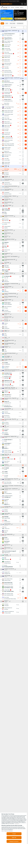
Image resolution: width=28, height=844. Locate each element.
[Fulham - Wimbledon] (13, 327)
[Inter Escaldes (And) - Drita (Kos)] (13, 115)
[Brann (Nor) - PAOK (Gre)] (13, 104)
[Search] (22, 4)
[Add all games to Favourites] (1, 31)
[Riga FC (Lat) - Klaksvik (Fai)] (13, 126)
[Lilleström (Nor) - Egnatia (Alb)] (13, 45)
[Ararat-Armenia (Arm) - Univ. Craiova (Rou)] (13, 34)
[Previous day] (2, 27)
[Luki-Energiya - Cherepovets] (13, 444)
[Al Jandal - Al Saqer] (13, 476)
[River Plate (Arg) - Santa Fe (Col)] (13, 483)
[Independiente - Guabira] (13, 227)
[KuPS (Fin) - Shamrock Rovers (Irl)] (13, 82)
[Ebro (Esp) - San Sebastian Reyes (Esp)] (13, 598)
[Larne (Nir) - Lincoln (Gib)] (13, 159)
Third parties (17, 823)
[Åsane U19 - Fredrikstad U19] (13, 402)
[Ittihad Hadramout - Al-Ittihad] (13, 608)
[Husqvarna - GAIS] (13, 500)
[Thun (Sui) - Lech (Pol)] (13, 67)
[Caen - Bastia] (13, 334)
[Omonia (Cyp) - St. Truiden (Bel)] (13, 49)
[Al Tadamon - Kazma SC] (13, 367)
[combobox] (13, 27)
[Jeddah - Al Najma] (13, 472)
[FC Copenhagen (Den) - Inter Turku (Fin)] (13, 107)
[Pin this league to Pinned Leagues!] (9, 177)
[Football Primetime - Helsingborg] (13, 496)
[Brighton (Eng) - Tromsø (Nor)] (13, 148)
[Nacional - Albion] (13, 531)
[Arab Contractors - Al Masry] (13, 307)
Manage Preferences (13, 841)
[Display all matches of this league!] (25, 176)
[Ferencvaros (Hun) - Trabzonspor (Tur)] (13, 75)
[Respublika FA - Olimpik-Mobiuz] (13, 562)
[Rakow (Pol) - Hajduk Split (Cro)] (13, 122)
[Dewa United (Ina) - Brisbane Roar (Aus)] (13, 583)
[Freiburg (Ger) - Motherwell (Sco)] (13, 96)
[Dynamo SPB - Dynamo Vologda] (13, 451)
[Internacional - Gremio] (13, 250)
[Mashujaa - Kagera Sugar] (13, 517)
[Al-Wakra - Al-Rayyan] (13, 433)
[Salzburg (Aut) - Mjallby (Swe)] (13, 56)
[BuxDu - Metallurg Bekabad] (13, 566)
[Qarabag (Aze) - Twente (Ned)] (13, 93)
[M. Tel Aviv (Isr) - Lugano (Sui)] (13, 89)
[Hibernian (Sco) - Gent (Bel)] (13, 155)
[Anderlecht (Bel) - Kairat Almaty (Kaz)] (13, 71)
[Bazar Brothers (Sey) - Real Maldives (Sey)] (13, 587)
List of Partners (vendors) (7, 830)
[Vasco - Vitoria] (13, 247)
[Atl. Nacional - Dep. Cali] (13, 277)
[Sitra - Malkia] (13, 213)
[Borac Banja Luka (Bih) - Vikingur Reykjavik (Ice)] (13, 144)
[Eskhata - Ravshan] (13, 510)
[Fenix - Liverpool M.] (13, 528)
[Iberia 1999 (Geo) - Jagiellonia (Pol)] (13, 38)
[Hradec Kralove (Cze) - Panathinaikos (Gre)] (13, 111)
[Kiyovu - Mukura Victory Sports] (13, 458)
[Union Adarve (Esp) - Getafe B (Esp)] (13, 579)
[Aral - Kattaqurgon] (13, 558)
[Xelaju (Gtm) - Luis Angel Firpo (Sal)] (13, 385)
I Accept (14, 833)
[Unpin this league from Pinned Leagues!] (18, 31)
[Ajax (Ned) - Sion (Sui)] (13, 130)
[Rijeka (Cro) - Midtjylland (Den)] (13, 152)
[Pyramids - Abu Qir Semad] (13, 311)
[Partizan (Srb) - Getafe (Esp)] (13, 163)
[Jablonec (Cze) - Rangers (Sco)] (13, 85)
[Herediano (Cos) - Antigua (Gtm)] (13, 374)
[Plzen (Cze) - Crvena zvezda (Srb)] (13, 53)
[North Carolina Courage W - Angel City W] (13, 552)
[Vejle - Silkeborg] (13, 290)
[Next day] (25, 27)
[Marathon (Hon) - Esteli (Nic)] (13, 377)
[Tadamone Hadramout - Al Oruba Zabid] (13, 612)
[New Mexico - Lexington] (13, 542)
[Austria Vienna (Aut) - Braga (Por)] (13, 141)
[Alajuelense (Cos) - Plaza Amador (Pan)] (13, 381)
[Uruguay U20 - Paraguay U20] (13, 573)
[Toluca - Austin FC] (13, 391)
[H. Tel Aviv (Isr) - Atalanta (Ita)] (13, 133)
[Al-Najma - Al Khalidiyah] (13, 209)
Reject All (14, 837)
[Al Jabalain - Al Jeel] (13, 468)
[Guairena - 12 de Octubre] (13, 412)
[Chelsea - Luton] (13, 324)
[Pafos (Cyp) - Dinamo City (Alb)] (13, 119)
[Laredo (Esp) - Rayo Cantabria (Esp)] (13, 590)
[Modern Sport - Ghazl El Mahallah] (13, 303)
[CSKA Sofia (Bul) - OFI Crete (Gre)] (13, 64)
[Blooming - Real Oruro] (13, 220)
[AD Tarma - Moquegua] (13, 423)
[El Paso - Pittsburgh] (13, 538)
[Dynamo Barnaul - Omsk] (13, 440)
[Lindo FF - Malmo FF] (13, 504)
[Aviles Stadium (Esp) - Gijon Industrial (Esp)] (13, 594)
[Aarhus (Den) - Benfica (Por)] (13, 60)
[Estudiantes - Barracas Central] (13, 193)
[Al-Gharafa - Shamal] (13, 430)
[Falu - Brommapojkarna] (13, 492)
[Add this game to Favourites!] (1, 34)
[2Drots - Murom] (13, 448)
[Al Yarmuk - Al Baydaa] (13, 605)
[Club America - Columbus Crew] (13, 395)
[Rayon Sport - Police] (13, 462)
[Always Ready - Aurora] (13, 223)
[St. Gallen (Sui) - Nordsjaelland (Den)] (13, 137)
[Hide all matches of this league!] (25, 31)
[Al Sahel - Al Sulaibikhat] (13, 363)
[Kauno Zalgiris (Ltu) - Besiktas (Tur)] (13, 42)
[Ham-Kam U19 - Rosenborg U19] (13, 406)
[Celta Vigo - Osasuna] (13, 170)
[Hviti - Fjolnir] (13, 350)
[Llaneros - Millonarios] (13, 281)
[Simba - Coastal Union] (13, 521)
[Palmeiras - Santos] (13, 243)
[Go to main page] (7, 4)
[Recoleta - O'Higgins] (13, 270)
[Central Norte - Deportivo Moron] (13, 183)
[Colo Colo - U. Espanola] (13, 266)
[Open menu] (25, 4)
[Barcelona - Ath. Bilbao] (13, 173)
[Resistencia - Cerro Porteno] (13, 416)
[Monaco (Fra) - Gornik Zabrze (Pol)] (13, 100)
